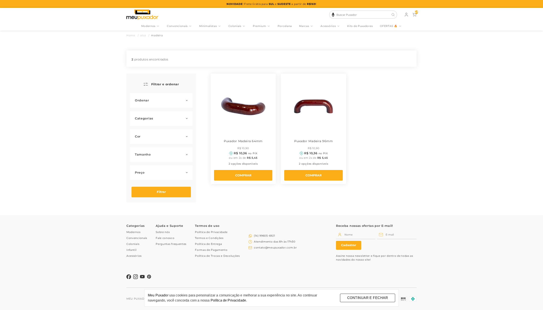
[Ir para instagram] (135, 276)
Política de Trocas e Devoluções (217, 255)
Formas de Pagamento (211, 249)
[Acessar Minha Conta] (406, 15)
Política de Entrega (208, 243)
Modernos (148, 26)
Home (132, 35)
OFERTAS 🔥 (388, 26)
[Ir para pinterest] (149, 276)
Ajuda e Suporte (169, 226)
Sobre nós (163, 232)
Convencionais (177, 26)
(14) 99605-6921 (264, 235)
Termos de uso (207, 226)
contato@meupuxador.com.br (275, 247)
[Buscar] (393, 14)
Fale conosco (165, 238)
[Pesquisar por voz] (333, 14)
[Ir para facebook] (128, 276)
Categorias (135, 226)
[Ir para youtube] (142, 276)
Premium (259, 26)
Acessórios (328, 26)
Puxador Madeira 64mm (243, 141)
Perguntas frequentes (171, 243)
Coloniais (234, 26)
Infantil (131, 249)
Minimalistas (208, 26)
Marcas (304, 26)
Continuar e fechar (367, 298)
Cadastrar (348, 245)
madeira (157, 35)
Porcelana (285, 26)
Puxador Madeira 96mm (313, 141)
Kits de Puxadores (360, 26)
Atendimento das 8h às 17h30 (274, 241)
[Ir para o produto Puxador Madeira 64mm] (243, 106)
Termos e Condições (209, 238)
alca (144, 35)
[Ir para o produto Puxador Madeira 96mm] (313, 106)
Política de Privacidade (211, 232)
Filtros (161, 192)
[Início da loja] (142, 15)
